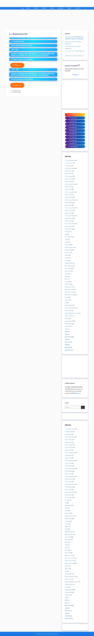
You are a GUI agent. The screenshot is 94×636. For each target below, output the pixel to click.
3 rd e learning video (70, 184)
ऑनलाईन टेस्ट (77, 8)
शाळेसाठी (28, 8)
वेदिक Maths (67, 342)
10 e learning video (69, 168)
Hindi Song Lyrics (69, 265)
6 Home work (68, 205)
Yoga (66, 329)
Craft (66, 239)
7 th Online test (68, 218)
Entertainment (68, 250)
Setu (66, 302)
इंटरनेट (66, 331)
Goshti (66, 260)
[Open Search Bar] (85, 8)
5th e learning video (69, 200)
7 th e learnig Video (69, 215)
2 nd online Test (68, 179)
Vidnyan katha (68, 323)
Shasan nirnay (68, 310)
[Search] (83, 407)
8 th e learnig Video (69, 223)
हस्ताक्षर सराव (68, 350)
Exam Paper (68, 252)
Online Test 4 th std (69, 294)
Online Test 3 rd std (69, 292)
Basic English (68, 236)
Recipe (66, 297)
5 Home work (68, 194)
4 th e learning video (69, 192)
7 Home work (68, 213)
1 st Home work (68, 163)
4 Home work (68, 189)
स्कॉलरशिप (69, 8)
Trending (67, 318)
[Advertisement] (47, 19)
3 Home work (68, 181)
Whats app (67, 326)
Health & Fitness (69, 263)
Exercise (67, 255)
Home (23, 8)
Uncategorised (68, 321)
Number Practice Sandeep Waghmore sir (74, 55)
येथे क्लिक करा (75, 75)
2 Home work (68, 173)
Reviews (67, 300)
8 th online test (68, 226)
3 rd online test (68, 186)
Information (67, 271)
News (66, 281)
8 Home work (68, 221)
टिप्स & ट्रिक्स (68, 337)
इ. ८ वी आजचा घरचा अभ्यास (16, 90)
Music (66, 279)
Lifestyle (67, 273)
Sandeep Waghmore (16, 3)
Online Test (67, 284)
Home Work (68, 268)
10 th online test (68, 171)
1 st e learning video (69, 160)
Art (65, 234)
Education (67, 244)
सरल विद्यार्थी (67, 347)
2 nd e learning (68, 176)
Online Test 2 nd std (69, 289)
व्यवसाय (66, 344)
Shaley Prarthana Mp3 (70, 308)
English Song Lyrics (69, 247)
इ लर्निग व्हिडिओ (60, 8)
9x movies (67, 231)
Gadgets (67, 257)
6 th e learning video (69, 207)
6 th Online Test (68, 210)
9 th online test (68, 229)
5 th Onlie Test (68, 197)
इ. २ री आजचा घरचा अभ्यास (16, 92)
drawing (67, 242)
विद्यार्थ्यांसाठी (44, 8)
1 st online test (68, 165)
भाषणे (66, 339)
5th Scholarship (68, 202)
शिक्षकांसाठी (36, 8)
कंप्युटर (66, 334)
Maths (66, 276)
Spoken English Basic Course (72, 313)
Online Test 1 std (69, 286)
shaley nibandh (68, 305)
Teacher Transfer (69, 315)
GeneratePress (55, 633)
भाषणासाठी (52, 8)
